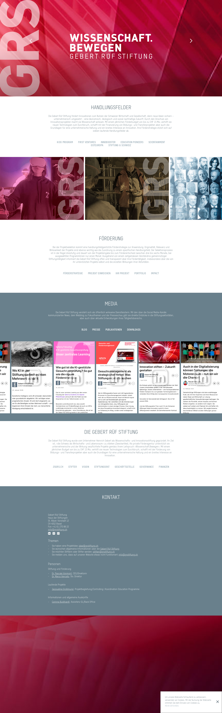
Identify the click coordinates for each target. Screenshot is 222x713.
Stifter (72, 467)
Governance (147, 467)
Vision (85, 467)
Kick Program (65, 142)
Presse (96, 330)
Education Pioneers (132, 142)
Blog (84, 330)
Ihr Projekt (122, 273)
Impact (155, 273)
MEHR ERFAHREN (172, 706)
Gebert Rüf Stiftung (109, 549)
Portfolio (140, 273)
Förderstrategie (73, 273)
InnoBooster (108, 142)
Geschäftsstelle (125, 467)
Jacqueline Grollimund (62, 589)
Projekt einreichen (99, 273)
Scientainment (157, 142)
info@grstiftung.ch (57, 530)
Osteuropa (97, 145)
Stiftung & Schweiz (119, 145)
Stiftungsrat (102, 467)
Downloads (134, 330)
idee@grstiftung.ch (88, 546)
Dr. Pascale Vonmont (62, 573)
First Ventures (87, 142)
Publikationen (113, 330)
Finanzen (164, 467)
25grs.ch (58, 467)
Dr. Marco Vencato (60, 576)
